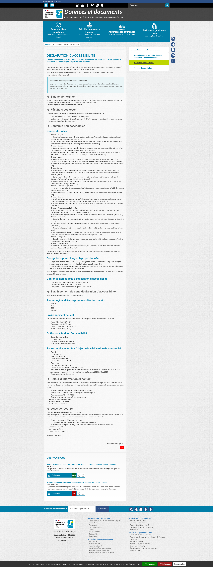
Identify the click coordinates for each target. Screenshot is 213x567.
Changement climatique (138, 546)
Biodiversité (93, 534)
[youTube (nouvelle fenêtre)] (82, 5)
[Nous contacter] (52, 5)
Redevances (134, 529)
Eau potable (93, 541)
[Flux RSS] (131, 509)
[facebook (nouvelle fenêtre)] (87, 5)
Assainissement (94, 543)
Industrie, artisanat (95, 546)
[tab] (58, 31)
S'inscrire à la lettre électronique (55, 508)
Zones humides (94, 532)
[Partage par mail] (136, 509)
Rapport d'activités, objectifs (139, 525)
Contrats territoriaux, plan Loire (141, 535)
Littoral (91, 529)
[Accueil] (46, 5)
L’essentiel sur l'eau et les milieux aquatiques (104, 520)
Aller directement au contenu (52, 1)
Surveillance (93, 536)
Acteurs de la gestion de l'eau (140, 543)
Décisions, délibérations (138, 523)
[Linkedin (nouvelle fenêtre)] (77, 5)
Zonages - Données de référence (141, 527)
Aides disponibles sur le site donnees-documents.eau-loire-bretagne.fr (148, 56)
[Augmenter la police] (146, 509)
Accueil (48, 44)
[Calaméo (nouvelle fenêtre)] (102, 5)
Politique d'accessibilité (143, 68)
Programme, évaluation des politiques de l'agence (147, 537)
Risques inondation (136, 541)
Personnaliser (179, 564)
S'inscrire (102, 509)
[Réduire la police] (150, 509)
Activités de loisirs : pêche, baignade (101, 552)
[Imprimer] (141, 509)
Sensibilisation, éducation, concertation (143, 548)
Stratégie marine (135, 550)
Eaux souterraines (95, 527)
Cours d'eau (93, 523)
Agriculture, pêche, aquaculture (100, 548)
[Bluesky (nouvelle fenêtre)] (92, 5)
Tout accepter (150, 564)
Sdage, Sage (134, 539)
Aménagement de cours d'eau (99, 550)
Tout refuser (166, 564)
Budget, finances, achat (138, 520)
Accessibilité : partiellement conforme (145, 50)
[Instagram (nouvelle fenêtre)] (97, 5)
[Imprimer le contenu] (173, 50)
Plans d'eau (93, 525)
